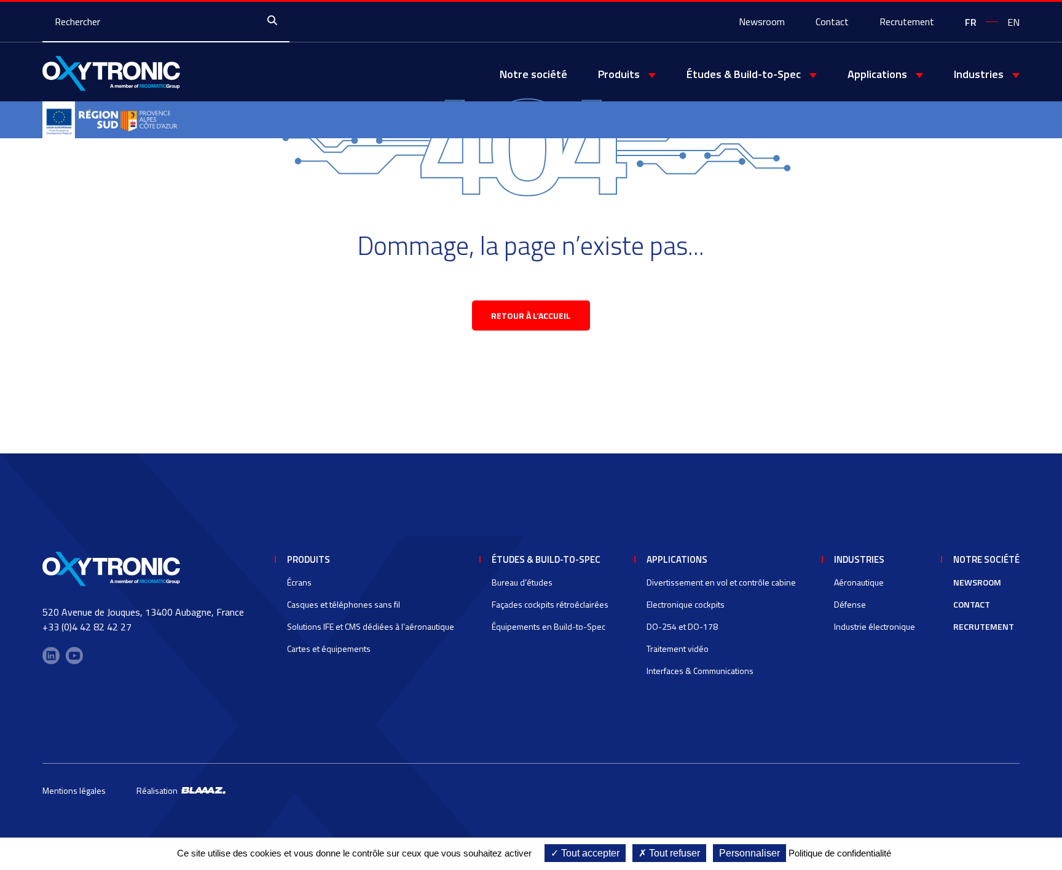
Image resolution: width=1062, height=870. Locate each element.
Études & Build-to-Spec (546, 559)
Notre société (533, 74)
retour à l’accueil (530, 315)
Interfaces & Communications (700, 670)
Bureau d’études (522, 582)
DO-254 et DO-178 (682, 626)
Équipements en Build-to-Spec (548, 626)
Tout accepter (589, 853)
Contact (832, 21)
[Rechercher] (275, 21)
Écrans (299, 582)
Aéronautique (859, 582)
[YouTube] (74, 655)
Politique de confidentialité (840, 853)
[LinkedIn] (51, 655)
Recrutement (906, 21)
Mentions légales (74, 790)
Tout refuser (673, 853)
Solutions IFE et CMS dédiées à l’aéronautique (370, 626)
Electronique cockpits (686, 604)
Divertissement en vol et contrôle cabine (721, 582)
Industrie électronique (874, 626)
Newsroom (762, 21)
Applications (677, 559)
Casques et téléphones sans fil (343, 604)
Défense (850, 604)
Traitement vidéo (678, 648)
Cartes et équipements (329, 648)
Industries (859, 559)
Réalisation (158, 790)
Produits (308, 559)
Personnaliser (749, 853)
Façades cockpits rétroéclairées (550, 604)
